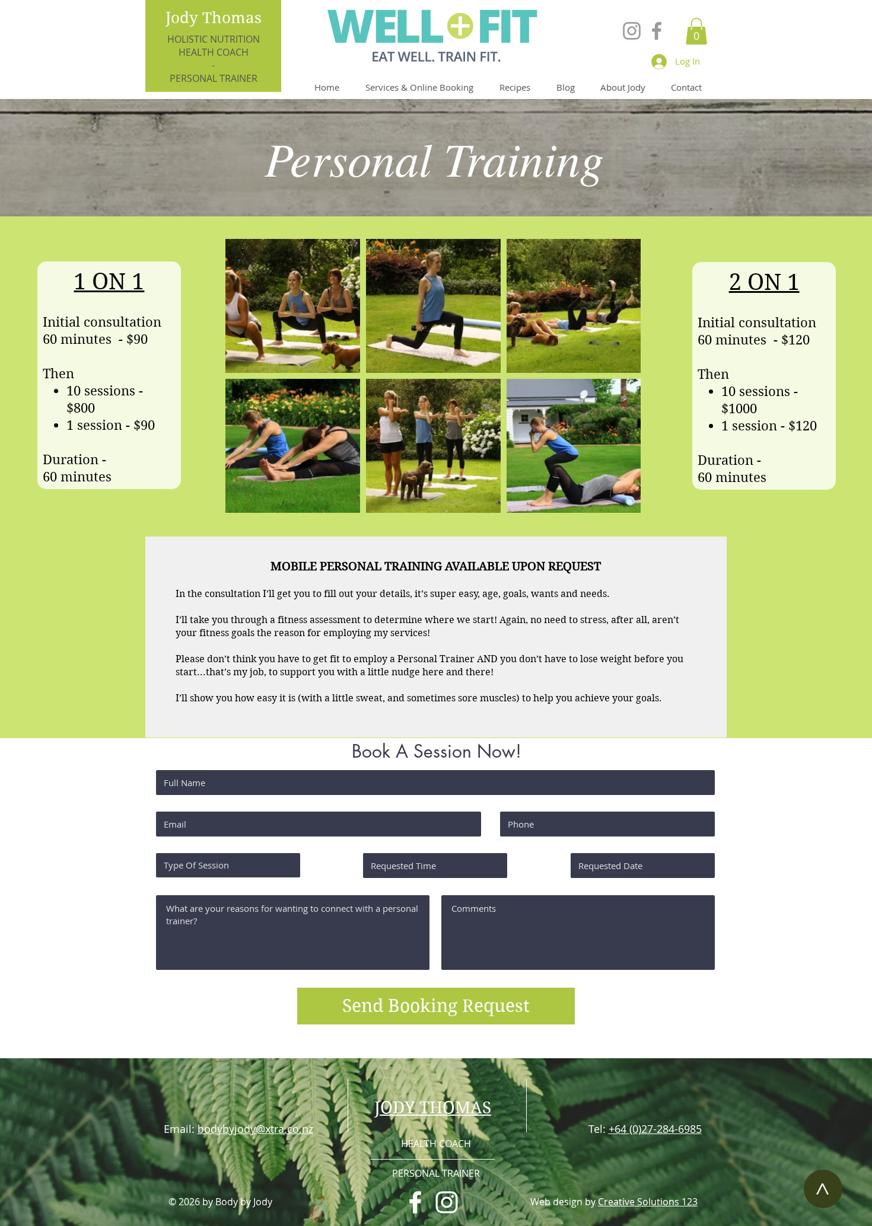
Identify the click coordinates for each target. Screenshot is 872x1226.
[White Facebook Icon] (415, 1202)
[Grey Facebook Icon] (657, 31)
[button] (696, 31)
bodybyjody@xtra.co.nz (255, 1129)
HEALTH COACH (214, 52)
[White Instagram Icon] (447, 1202)
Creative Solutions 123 (648, 1201)
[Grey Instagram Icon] (632, 31)
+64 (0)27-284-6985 (655, 1129)
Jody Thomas (214, 18)
